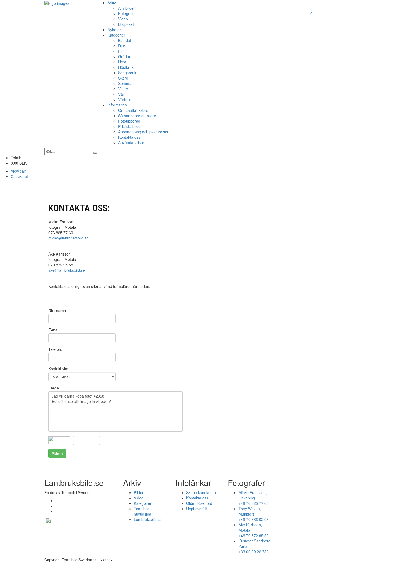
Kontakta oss (129, 137)
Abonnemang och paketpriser (143, 131)
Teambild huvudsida (142, 511)
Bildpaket (126, 24)
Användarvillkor (131, 142)
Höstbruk (126, 67)
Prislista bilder (130, 126)
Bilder (138, 492)
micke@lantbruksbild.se (68, 238)
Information (117, 105)
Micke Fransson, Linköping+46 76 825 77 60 (254, 498)
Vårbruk (125, 99)
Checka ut (19, 176)
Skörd (123, 78)
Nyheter (114, 29)
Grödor (124, 56)
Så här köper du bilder (137, 115)
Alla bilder (126, 8)
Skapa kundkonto (201, 492)
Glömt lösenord (199, 503)
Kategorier (127, 13)
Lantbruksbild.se (148, 519)
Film (121, 51)
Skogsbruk (127, 72)
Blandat (124, 40)
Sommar (125, 83)
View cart (18, 171)
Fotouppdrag (129, 121)
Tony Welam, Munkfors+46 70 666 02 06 (254, 514)
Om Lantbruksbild (133, 110)
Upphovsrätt (196, 508)
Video (123, 19)
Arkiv (111, 2)
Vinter (123, 88)
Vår (121, 94)
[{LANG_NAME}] (48, 520)
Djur (121, 45)
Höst (122, 62)
